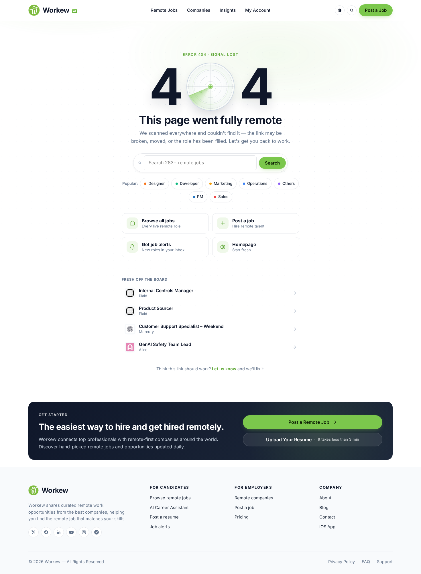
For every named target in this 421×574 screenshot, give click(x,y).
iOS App (327, 526)
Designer (156, 183)
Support (385, 561)
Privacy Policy (341, 561)
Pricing (242, 517)
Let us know (224, 368)
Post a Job (376, 10)
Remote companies (254, 497)
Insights (228, 10)
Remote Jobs (164, 10)
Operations (257, 183)
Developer (189, 183)
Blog (323, 507)
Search (272, 163)
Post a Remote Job (308, 422)
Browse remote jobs (170, 497)
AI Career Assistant (169, 507)
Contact (327, 517)
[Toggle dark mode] (340, 10)
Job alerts (160, 526)
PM (200, 196)
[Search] (352, 10)
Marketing (223, 183)
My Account (257, 10)
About (325, 497)
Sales (223, 196)
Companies (198, 10)
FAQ (366, 561)
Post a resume (164, 517)
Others (288, 183)
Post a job (244, 507)
